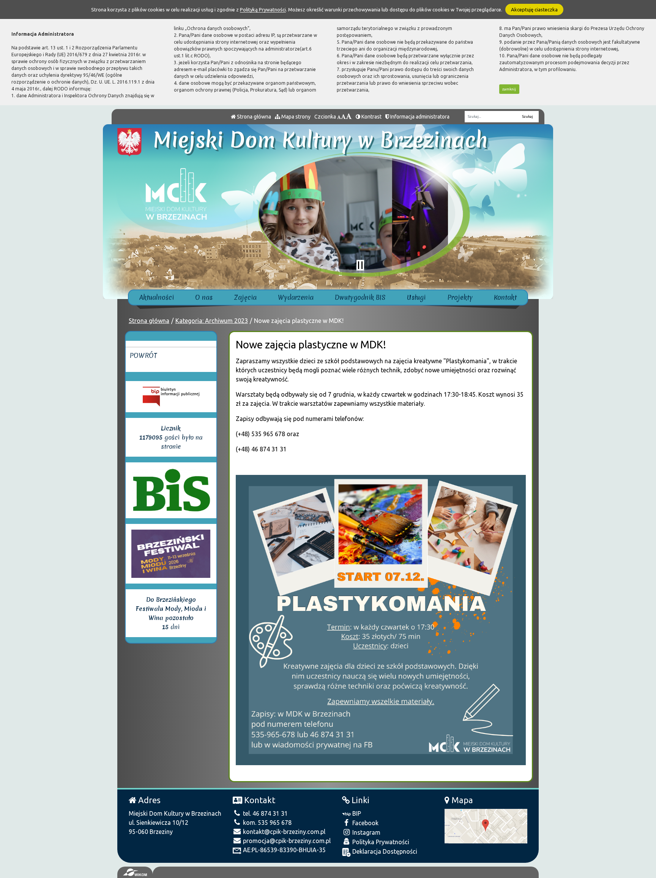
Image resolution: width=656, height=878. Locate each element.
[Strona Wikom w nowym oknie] (135, 872)
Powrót (143, 355)
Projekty (460, 297)
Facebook (364, 822)
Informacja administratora (419, 117)
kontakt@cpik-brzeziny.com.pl (283, 831)
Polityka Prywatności (380, 841)
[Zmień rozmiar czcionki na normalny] (339, 117)
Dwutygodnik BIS (360, 297)
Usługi (416, 297)
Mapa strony (295, 117)
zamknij (509, 89)
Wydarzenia (296, 297)
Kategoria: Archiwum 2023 (211, 320)
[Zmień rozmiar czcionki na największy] (349, 117)
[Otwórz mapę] (486, 825)
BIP (356, 813)
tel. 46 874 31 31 (264, 813)
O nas (204, 297)
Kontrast (371, 117)
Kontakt (505, 297)
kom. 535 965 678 (266, 822)
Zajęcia (245, 297)
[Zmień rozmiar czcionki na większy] (343, 117)
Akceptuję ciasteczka (534, 9)
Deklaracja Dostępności (384, 851)
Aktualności (156, 297)
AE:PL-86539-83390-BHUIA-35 (283, 849)
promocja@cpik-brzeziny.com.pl (286, 840)
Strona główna (253, 117)
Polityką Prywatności (263, 9)
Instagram (365, 832)
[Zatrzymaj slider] (360, 265)
